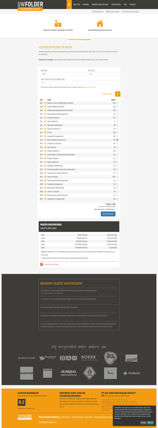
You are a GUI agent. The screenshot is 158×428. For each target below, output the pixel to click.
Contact (133, 4)
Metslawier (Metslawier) (55, 125)
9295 (41, 188)
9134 (41, 143)
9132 (41, 136)
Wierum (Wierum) (53, 162)
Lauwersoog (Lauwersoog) (55, 199)
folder (103, 406)
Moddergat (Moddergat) (55, 166)
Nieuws (86, 4)
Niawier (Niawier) (53, 158)
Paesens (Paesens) (53, 151)
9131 (41, 132)
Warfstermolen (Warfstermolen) (57, 195)
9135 (41, 147)
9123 (41, 125)
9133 (41, 140)
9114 (41, 118)
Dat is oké (150, 422)
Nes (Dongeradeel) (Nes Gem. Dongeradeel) (61, 169)
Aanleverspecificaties (100, 4)
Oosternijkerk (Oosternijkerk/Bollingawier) (61, 155)
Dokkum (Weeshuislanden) (56, 107)
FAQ (125, 4)
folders (125, 400)
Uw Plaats (44, 70)
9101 (41, 103)
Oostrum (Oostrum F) (54, 129)
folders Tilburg (135, 404)
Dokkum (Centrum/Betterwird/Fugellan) (60, 103)
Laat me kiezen (118, 422)
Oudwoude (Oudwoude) (55, 184)
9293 (41, 180)
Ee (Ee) (49, 132)
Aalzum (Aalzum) (52, 121)
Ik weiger (143, 422)
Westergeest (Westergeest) (55, 188)
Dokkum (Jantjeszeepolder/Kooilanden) (60, 110)
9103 (41, 110)
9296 (41, 192)
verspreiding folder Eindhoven (112, 400)
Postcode (91, 70)
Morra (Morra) (51, 147)
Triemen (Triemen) (53, 192)
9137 (41, 155)
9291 (41, 177)
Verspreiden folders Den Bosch (118, 404)
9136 (41, 151)
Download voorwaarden (51, 264)
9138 (41, 158)
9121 (41, 121)
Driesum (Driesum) (53, 118)
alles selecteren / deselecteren (104, 209)
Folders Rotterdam (112, 406)
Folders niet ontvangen (131, 12)
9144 (41, 173)
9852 (41, 195)
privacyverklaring (90, 87)
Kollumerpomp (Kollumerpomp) (57, 180)
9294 (41, 184)
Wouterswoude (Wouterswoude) (57, 114)
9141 (41, 162)
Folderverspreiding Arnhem (111, 402)
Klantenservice (99, 12)
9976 (41, 199)
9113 (41, 114)
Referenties (116, 4)
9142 (41, 166)
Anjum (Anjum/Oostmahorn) (56, 140)
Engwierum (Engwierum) (55, 136)
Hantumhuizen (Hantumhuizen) (57, 173)
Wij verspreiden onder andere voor (79, 346)
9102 (41, 107)
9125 (41, 129)
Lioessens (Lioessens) (54, 143)
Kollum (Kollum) (52, 177)
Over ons (76, 4)
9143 (41, 169)
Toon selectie (107, 94)
